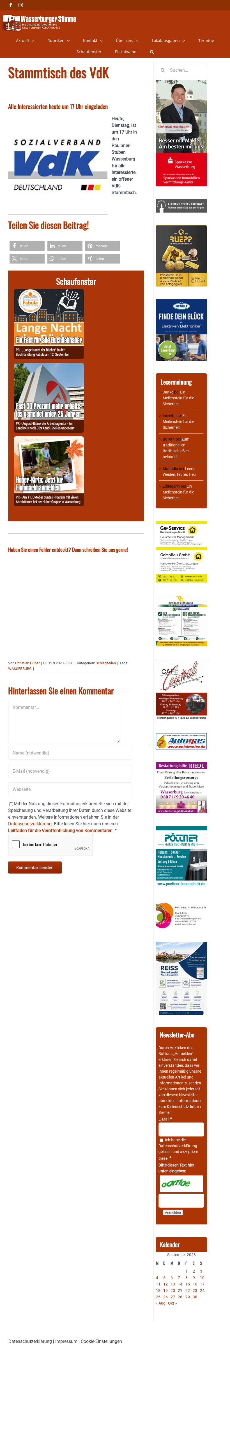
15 (187, 1284)
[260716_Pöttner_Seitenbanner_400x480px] (181, 828)
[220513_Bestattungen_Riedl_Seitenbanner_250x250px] (181, 765)
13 (173, 1284)
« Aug (160, 1303)
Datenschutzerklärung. (30, 823)
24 (202, 1290)
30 (195, 1297)
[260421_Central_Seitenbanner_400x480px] (181, 662)
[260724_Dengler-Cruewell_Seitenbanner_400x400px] (181, 598)
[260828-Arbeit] (49, 366)
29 (187, 1297)
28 (180, 1297)
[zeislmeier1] (181, 735)
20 (173, 1290)
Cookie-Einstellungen (101, 1341)
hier (167, 1112)
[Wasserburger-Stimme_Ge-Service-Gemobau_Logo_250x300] (181, 523)
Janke (168, 392)
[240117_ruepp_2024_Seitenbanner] (181, 228)
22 (187, 1290)
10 (202, 1277)
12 (165, 1284)
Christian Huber (27, 663)
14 (180, 1284)
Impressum (66, 1341)
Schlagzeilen (106, 663)
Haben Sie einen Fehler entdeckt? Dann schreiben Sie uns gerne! (68, 549)
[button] (151, 51)
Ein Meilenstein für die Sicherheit (178, 398)
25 (158, 1297)
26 (165, 1297)
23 (195, 1290)
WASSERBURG (20, 669)
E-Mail (165, 1119)
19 (165, 1290)
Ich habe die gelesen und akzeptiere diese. (178, 1149)
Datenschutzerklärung (177, 1145)
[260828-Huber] (49, 439)
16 (195, 1284)
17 (202, 1284)
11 (158, 1284)
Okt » (172, 1303)
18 (158, 1290)
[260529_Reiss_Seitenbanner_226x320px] (181, 945)
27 (173, 1297)
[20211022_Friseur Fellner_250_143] (181, 903)
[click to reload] (181, 1184)
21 (180, 1290)
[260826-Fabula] (49, 292)
